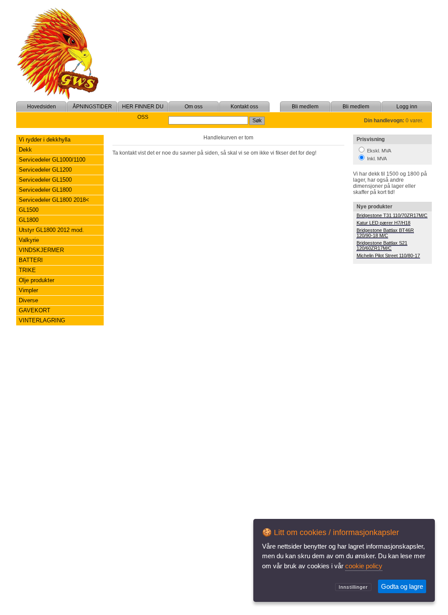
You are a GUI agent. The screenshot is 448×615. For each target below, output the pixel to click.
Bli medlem (356, 107)
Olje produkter (36, 280)
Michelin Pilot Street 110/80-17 (388, 255)
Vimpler (28, 290)
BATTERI (31, 260)
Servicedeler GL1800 (45, 190)
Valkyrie (29, 240)
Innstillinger (353, 587)
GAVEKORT (34, 310)
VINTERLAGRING (42, 320)
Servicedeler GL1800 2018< (54, 200)
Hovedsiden (41, 107)
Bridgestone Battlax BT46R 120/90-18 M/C (385, 233)
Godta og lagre (402, 586)
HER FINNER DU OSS (143, 112)
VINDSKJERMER (41, 250)
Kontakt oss (244, 107)
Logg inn (406, 107)
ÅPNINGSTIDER (92, 107)
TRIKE (27, 270)
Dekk (25, 149)
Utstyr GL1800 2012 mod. (51, 230)
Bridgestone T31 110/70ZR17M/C (392, 215)
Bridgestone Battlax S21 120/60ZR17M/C (382, 245)
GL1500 (28, 210)
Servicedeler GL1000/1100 (52, 159)
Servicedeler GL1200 (45, 169)
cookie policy (363, 566)
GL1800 (28, 220)
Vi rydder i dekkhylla (44, 139)
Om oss (194, 107)
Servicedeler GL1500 (45, 179)
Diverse (28, 300)
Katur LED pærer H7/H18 (383, 222)
